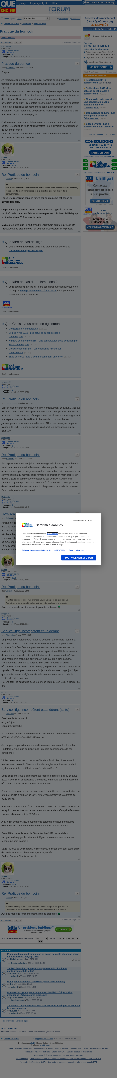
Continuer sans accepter (82, 520)
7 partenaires (52, 534)
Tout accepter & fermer (79, 558)
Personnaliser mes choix (79, 550)
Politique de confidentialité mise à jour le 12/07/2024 (43, 550)
